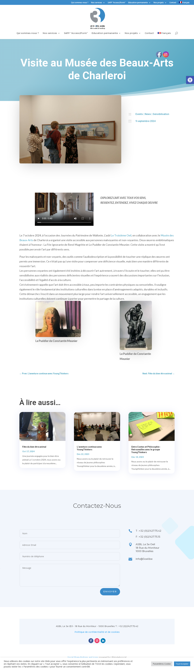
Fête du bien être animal (34, 447)
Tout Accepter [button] (182, 663)
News (148, 114)
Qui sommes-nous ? (79, 3)
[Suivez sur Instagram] (97, 640)
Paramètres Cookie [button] (162, 663)
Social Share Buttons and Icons (83, 657)
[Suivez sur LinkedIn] (103, 640)
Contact (172, 3)
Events (139, 114)
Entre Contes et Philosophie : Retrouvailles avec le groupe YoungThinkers (146, 450)
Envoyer (110, 591)
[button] (190, 80)
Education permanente (138, 3)
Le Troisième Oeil (121, 235)
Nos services (96, 3)
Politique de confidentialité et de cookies (97, 632)
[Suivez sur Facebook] (91, 640)
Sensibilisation (161, 114)
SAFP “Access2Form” (116, 3)
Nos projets (159, 3)
